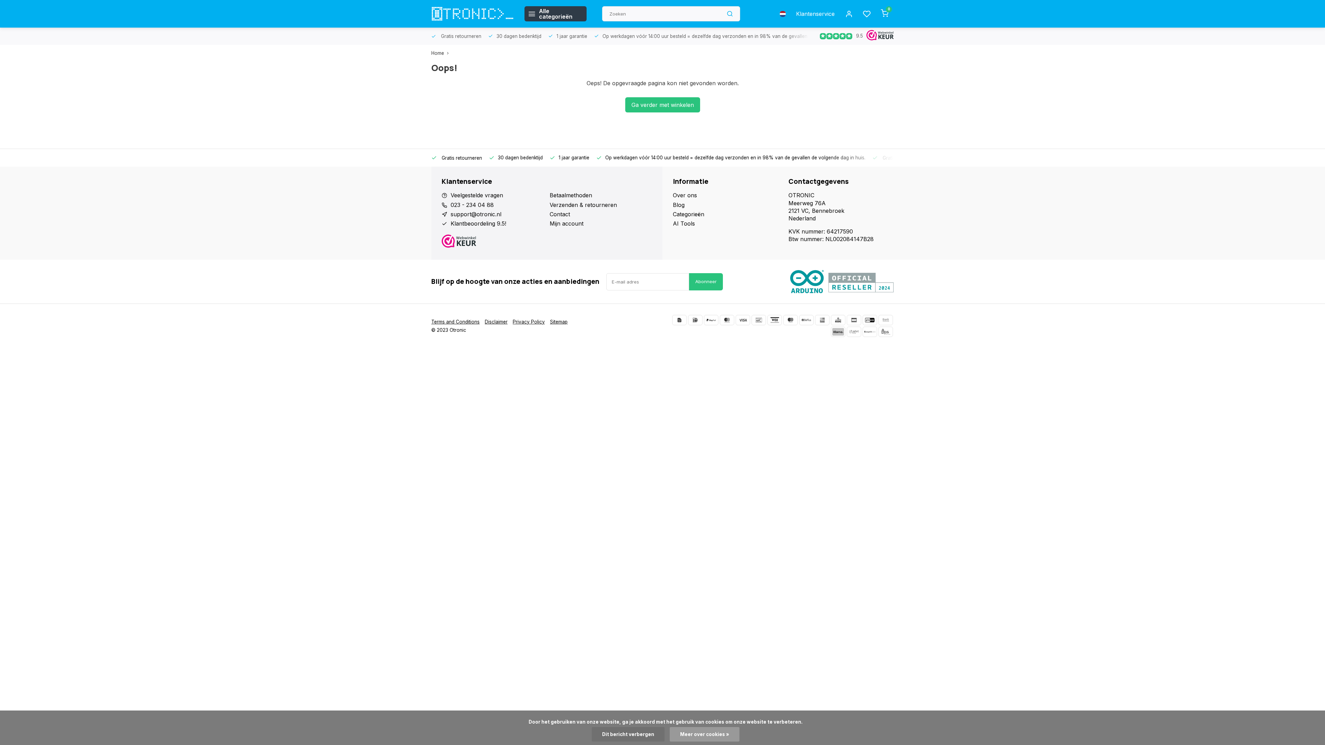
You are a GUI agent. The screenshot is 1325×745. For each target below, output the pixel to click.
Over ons (685, 195)
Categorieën (688, 214)
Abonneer (706, 281)
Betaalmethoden (571, 195)
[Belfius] (806, 320)
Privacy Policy (529, 322)
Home (437, 53)
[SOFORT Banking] (854, 332)
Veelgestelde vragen (477, 195)
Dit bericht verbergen (628, 734)
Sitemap (559, 322)
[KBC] (838, 320)
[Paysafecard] (870, 332)
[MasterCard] (727, 320)
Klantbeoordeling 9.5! (478, 223)
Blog (679, 204)
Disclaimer (496, 322)
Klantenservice (815, 13)
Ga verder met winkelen (662, 104)
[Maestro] (790, 320)
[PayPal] (711, 320)
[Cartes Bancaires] (854, 320)
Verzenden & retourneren (583, 204)
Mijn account (566, 223)
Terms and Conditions (455, 322)
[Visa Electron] (774, 320)
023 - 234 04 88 (472, 204)
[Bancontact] (759, 320)
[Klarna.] (838, 332)
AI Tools (684, 223)
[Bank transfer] (886, 320)
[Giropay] (870, 320)
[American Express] (822, 320)
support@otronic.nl (476, 214)
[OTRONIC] (472, 13)
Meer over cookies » (704, 734)
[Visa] (743, 320)
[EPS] (886, 332)
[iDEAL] (695, 320)
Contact (560, 214)
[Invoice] (679, 320)
